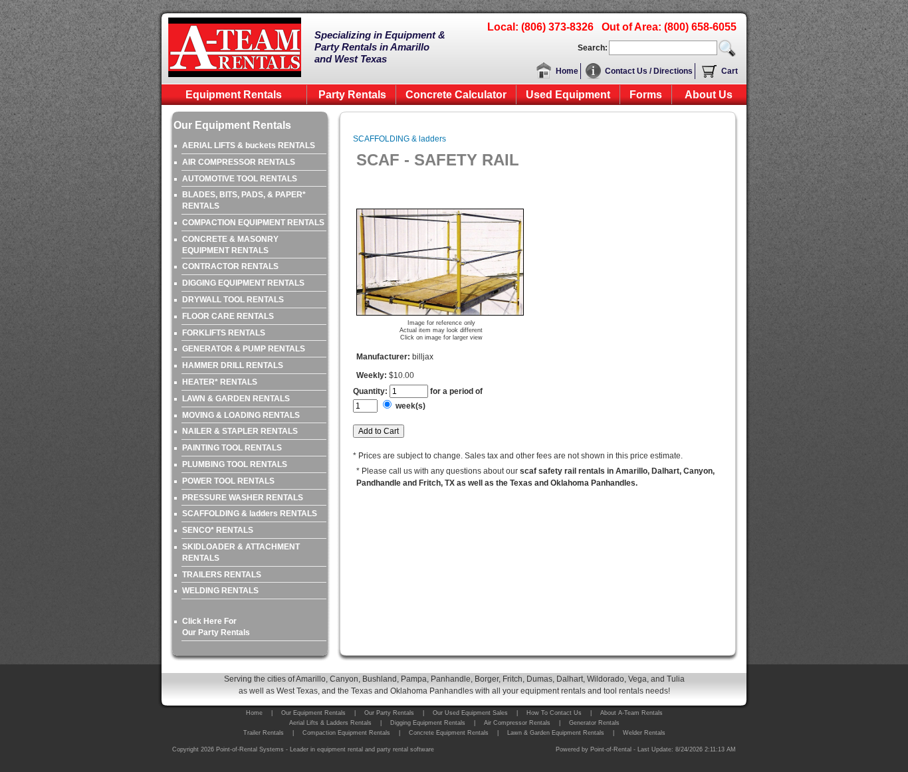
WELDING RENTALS (220, 590)
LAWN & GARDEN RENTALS (236, 398)
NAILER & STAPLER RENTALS (240, 431)
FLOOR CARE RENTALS (228, 316)
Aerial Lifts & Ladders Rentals (330, 723)
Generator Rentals (594, 723)
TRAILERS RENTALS (221, 574)
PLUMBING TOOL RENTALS (234, 464)
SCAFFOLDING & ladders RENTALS (249, 513)
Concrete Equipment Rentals (449, 732)
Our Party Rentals (389, 713)
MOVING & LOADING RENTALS (241, 415)
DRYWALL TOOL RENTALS (233, 299)
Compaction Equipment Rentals (346, 732)
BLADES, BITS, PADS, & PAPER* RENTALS (244, 200)
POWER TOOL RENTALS (228, 481)
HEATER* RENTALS (219, 382)
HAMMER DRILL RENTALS (232, 365)
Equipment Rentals (233, 94)
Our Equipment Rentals (313, 713)
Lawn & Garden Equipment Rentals (555, 732)
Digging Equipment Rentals (427, 723)
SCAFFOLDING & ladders (399, 139)
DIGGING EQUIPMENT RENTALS (243, 283)
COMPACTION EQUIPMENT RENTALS (253, 222)
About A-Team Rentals (631, 713)
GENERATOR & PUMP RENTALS (243, 348)
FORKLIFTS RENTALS (223, 333)
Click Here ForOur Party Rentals (216, 627)
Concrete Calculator (456, 94)
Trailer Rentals (263, 732)
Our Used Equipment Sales (470, 713)
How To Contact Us (554, 713)
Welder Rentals (644, 732)
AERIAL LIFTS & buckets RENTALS (248, 145)
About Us (709, 94)
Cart (729, 71)
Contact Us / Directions (649, 71)
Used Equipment (568, 94)
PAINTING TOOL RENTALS (232, 447)
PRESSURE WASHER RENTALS (242, 497)
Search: (593, 47)
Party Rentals (352, 94)
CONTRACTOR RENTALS (230, 266)
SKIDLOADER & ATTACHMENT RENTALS (241, 552)
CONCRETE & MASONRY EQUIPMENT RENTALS (230, 245)
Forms (645, 94)
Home (567, 71)
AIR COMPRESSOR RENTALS (238, 162)
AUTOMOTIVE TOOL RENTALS (239, 178)
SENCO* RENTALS (217, 530)
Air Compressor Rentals (517, 723)
